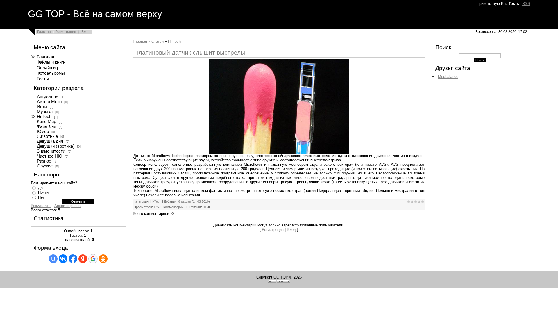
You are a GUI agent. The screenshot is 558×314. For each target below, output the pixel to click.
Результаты (41, 206)
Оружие (45, 166)
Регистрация (65, 32)
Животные (47, 136)
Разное (44, 161)
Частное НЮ (49, 156)
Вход (85, 32)
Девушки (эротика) (55, 146)
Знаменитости (51, 151)
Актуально (47, 96)
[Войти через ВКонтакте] (63, 258)
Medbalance (448, 76)
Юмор (43, 131)
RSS (526, 3)
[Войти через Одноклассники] (103, 258)
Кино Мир (46, 121)
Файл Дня (46, 126)
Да (40, 187)
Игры (42, 106)
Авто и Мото (49, 101)
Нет (41, 197)
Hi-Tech (44, 116)
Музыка (45, 111)
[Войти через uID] (53, 258)
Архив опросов (67, 206)
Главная (44, 32)
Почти (43, 192)
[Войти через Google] (93, 258)
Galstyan (184, 201)
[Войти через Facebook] (73, 258)
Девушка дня (50, 141)
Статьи (157, 41)
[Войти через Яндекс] (82, 258)
